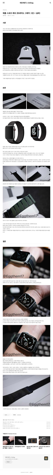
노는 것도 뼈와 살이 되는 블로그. (11, 459)
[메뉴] (3, 2)
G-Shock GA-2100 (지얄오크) (8, 426)
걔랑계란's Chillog (26, 3)
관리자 (31, 472)
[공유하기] (8, 415)
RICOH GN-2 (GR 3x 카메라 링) (8, 425)
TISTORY (26, 472)
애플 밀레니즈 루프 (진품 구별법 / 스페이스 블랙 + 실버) (12, 422)
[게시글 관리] (10, 415)
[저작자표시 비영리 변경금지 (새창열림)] (19, 414)
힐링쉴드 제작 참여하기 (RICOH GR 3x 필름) (10, 428)
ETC (6, 419)
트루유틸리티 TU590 (6, 423)
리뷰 (3, 419)
